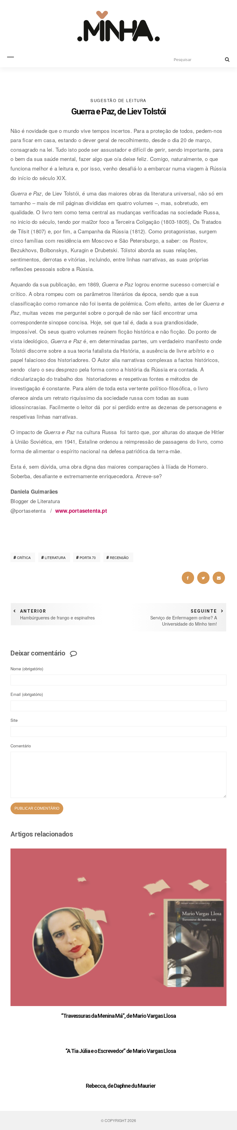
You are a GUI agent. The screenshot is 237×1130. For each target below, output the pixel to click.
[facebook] (188, 578)
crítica (24, 557)
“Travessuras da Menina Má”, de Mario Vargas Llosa (118, 1016)
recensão (119, 557)
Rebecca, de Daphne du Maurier (121, 1086)
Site (14, 720)
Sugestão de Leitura (118, 100)
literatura (55, 557)
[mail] (219, 578)
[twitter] (203, 578)
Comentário (20, 746)
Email (26, 694)
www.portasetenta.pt (81, 510)
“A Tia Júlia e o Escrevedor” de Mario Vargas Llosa (120, 1051)
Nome (26, 669)
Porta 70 (88, 557)
